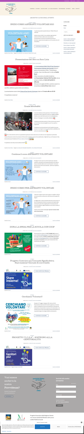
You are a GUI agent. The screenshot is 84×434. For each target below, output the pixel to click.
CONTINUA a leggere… (41, 215)
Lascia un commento (56, 53)
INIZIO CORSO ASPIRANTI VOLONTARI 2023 (32, 24)
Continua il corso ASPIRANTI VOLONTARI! (32, 154)
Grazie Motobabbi (32, 106)
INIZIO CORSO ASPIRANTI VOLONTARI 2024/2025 (69, 48)
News (73, 8)
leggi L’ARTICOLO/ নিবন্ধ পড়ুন (42, 347)
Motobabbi (53, 112)
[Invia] (78, 32)
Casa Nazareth (39, 28)
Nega (58, 426)
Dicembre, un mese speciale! (69, 43)
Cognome (58, 389)
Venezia (27, 138)
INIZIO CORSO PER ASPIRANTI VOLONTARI (32, 188)
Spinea (23, 138)
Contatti (78, 0)
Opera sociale (72, 0)
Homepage (32, 8)
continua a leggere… (41, 46)
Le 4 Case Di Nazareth (53, 8)
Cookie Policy (4, 431)
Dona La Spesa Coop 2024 (69, 45)
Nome (57, 384)
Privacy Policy (9, 431)
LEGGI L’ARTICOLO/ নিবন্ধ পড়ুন (42, 271)
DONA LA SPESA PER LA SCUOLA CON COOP (32, 227)
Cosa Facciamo (44, 8)
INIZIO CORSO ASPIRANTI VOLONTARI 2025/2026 (69, 39)
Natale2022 (29, 147)
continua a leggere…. (41, 245)
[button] (81, 422)
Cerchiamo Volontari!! (32, 297)
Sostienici (68, 8)
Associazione (66, 0)
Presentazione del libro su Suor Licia (32, 60)
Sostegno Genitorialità (18, 366)
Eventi (30, 22)
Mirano (19, 138)
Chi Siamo (37, 8)
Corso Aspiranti (25, 53)
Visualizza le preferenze (74, 426)
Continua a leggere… (41, 171)
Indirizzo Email (59, 395)
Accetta (42, 426)
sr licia (32, 147)
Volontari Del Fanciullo (32, 53)
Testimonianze (62, 8)
